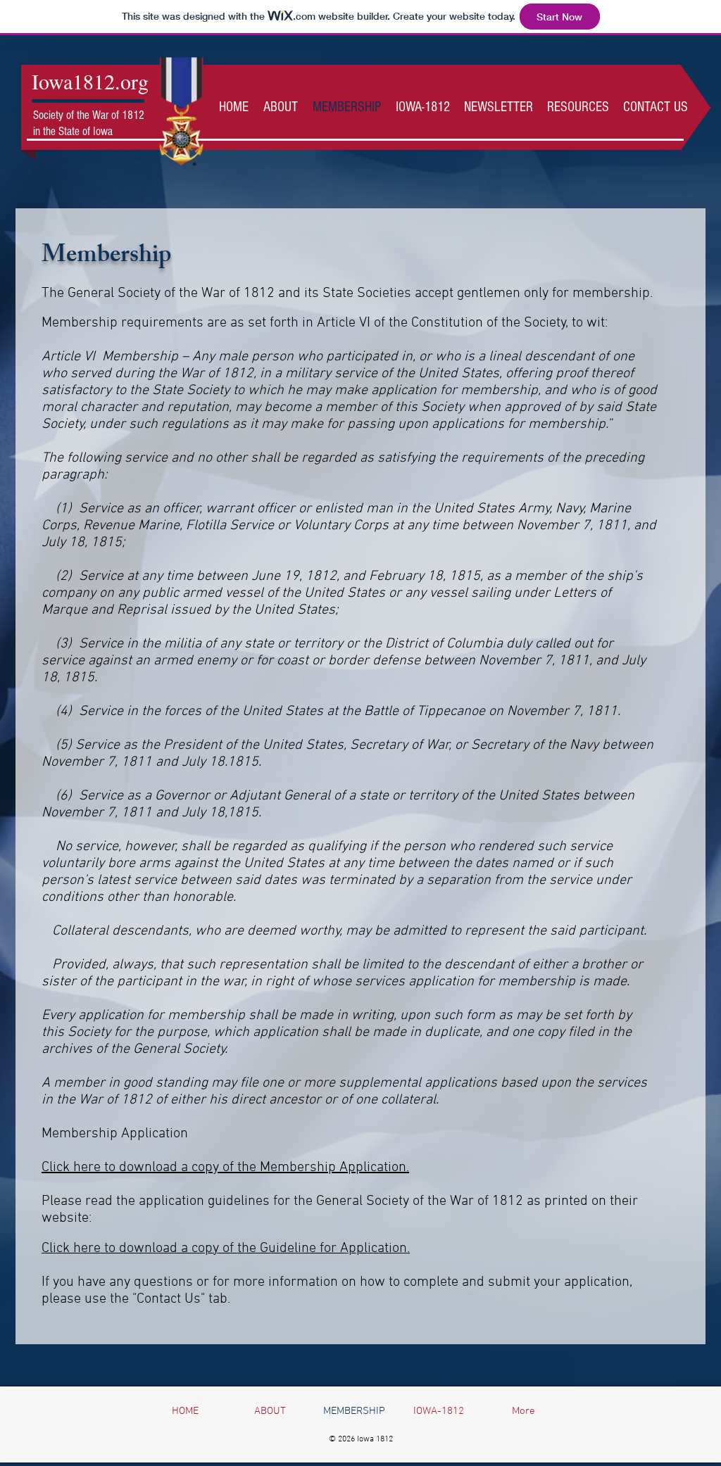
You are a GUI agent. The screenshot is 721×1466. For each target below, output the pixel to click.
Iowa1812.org (90, 81)
